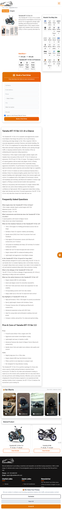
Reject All (31, 501)
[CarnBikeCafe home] (8, 460)
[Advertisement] (30, 41)
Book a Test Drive (21, 119)
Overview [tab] (5, 11)
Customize (31, 496)
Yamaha (6, 7)
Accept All (31, 506)
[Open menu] (59, 3)
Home (3, 7)
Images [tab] (12, 11)
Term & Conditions (29, 484)
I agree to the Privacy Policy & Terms (16, 115)
